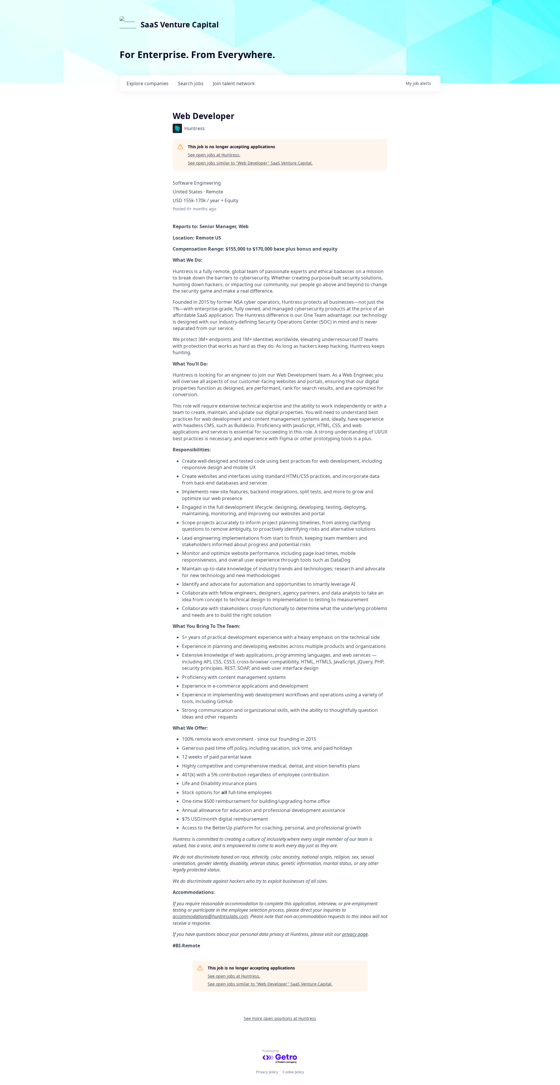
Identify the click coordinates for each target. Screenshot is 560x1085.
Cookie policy (293, 1072)
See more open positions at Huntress (280, 1018)
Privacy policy (267, 1072)
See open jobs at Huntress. (214, 155)
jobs (191, 83)
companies (148, 83)
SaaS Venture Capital (180, 24)
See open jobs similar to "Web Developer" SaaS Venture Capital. (250, 163)
